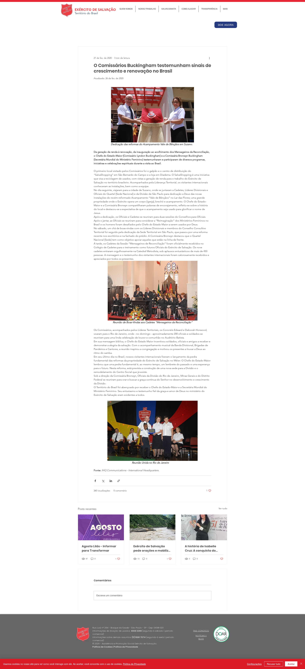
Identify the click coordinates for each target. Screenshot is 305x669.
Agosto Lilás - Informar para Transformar (99, 548)
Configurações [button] (254, 663)
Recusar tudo (273, 663)
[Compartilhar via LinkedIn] (110, 480)
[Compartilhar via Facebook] (95, 480)
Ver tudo (223, 508)
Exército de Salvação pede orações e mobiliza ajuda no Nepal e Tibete (151, 548)
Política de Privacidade (126, 646)
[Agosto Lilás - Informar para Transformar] (101, 527)
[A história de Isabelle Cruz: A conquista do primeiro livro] (204, 527)
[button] (126, 9)
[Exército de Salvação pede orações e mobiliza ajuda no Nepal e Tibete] (153, 527)
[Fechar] (301, 663)
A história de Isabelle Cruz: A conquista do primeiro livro (200, 548)
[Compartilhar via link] (118, 480)
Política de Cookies (102, 646)
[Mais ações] (209, 58)
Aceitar (291, 663)
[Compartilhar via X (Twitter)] (103, 480)
